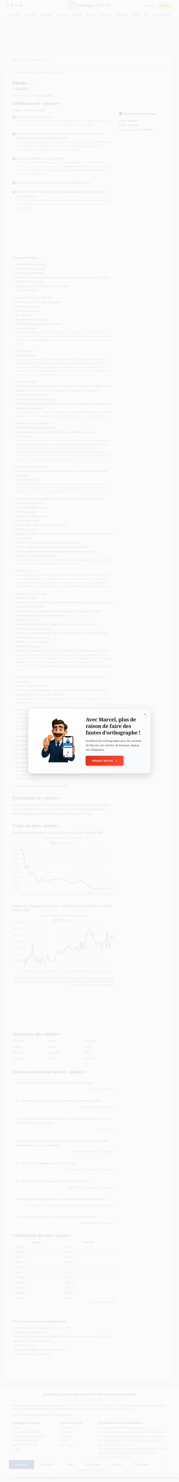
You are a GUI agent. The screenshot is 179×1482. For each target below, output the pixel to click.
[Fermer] (145, 714)
